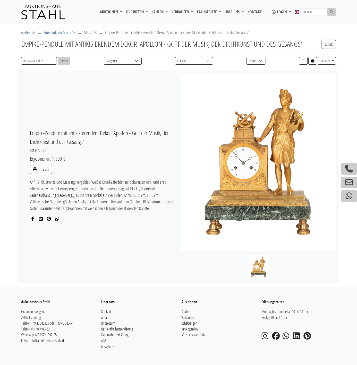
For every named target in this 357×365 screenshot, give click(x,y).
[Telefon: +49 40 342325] (349, 169)
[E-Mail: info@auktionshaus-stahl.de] (349, 182)
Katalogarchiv (189, 329)
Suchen (64, 61)
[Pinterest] (49, 219)
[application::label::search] (331, 12)
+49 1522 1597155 (46, 335)
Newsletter (108, 346)
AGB (103, 340)
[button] (303, 61)
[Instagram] (266, 337)
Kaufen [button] (158, 12)
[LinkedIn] (41, 219)
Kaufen (185, 311)
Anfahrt (105, 317)
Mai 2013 (90, 32)
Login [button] (282, 12)
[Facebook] (32, 219)
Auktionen (28, 32)
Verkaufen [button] (180, 12)
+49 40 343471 (65, 323)
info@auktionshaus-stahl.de (47, 340)
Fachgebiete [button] (207, 12)
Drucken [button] (43, 169)
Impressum (108, 323)
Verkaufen (187, 317)
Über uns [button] (233, 12)
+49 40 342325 (40, 323)
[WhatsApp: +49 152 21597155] (349, 196)
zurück (329, 44)
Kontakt (254, 12)
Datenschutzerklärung (114, 335)
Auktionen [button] (109, 12)
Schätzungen (189, 323)
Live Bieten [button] (135, 12)
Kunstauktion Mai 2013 (59, 32)
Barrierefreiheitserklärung (117, 329)
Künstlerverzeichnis (193, 335)
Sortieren (325, 61)
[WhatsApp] (57, 219)
